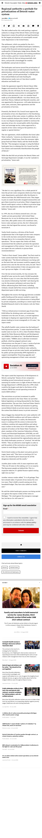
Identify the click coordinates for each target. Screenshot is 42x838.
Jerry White (5, 18)
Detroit (5, 567)
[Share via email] (23, 26)
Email (5, 509)
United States (14, 567)
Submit (21, 530)
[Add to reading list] (38, 26)
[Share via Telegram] (18, 26)
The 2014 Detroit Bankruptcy (11, 572)
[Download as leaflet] (28, 26)
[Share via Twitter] (9, 26)
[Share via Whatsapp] (13, 26)
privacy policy (31, 522)
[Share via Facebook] (4, 26)
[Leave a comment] (33, 26)
